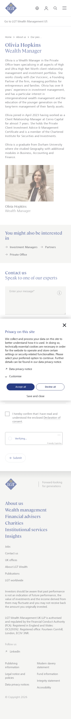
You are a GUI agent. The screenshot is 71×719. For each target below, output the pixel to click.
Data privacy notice (20, 369)
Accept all (20, 386)
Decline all (50, 386)
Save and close (35, 396)
